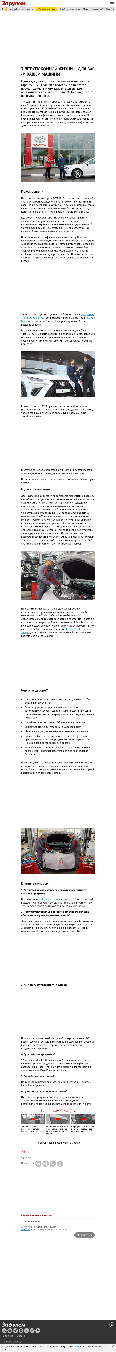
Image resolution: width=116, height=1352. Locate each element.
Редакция (7, 1336)
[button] (112, 1346)
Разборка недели (70, 9)
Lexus (24, 321)
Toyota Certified (74, 629)
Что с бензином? (93, 9)
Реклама (20, 1336)
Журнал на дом (46, 9)
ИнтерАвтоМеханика (20, 9)
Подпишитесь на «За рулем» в (58, 1142)
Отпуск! (110, 9)
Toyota (89, 317)
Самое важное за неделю (37, 1215)
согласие (25, 1229)
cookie (76, 1346)
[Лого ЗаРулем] (13, 3)
